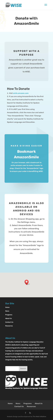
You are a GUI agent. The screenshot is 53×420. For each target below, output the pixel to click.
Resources (9, 326)
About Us (8, 318)
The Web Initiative (39, 416)
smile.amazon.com (21, 93)
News (7, 311)
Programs (8, 315)
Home (7, 307)
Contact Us (9, 322)
